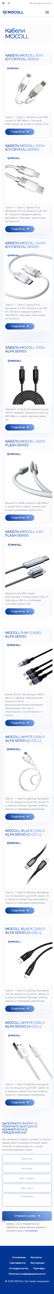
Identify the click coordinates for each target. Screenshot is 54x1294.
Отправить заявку (25, 1215)
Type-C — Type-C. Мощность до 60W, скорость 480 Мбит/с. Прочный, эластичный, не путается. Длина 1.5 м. (27, 120)
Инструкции (37, 1262)
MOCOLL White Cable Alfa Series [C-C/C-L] (25, 739)
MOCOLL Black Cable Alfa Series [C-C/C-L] (25, 832)
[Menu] (47, 12)
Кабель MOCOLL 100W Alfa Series (25, 349)
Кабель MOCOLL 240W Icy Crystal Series (25, 245)
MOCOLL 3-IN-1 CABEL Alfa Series (23, 634)
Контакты (36, 1257)
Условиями (31, 1230)
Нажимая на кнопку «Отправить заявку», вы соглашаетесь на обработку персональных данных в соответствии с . (26, 1225)
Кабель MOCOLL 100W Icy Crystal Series (25, 148)
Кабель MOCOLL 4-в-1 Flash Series (24, 533)
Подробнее (18, 131)
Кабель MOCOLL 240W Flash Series (25, 443)
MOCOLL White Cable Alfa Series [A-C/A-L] (25, 1024)
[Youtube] (3, 3)
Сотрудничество (18, 1268)
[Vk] (9, 3)
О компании (19, 1257)
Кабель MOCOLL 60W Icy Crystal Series (24, 57)
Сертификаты (18, 1262)
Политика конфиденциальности (27, 1273)
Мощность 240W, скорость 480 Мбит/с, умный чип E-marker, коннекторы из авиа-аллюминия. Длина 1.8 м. (27, 506)
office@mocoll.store (42, 3)
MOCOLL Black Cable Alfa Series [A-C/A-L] (25, 931)
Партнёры (39, 1268)
